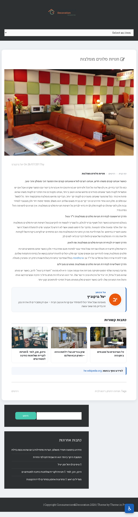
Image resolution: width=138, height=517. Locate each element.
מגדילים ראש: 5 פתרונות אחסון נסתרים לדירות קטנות (54, 479)
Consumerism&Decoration (69, 11)
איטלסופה (78, 258)
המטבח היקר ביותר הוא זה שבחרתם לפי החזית (57, 457)
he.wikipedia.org (93, 371)
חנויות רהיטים (113, 391)
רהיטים (112, 173)
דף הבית (122, 173)
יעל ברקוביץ (96, 296)
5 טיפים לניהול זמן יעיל (70, 464)
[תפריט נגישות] (129, 508)
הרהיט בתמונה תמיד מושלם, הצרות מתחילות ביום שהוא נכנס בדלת (47, 449)
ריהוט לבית (100, 391)
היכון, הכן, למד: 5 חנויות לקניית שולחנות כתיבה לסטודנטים (52, 471)
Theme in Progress (122, 504)
